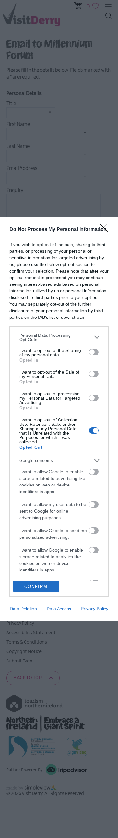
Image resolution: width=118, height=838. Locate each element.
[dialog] (59, 419)
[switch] (94, 352)
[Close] (106, 230)
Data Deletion (23, 608)
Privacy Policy (94, 608)
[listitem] (59, 337)
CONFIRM (36, 586)
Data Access (59, 608)
